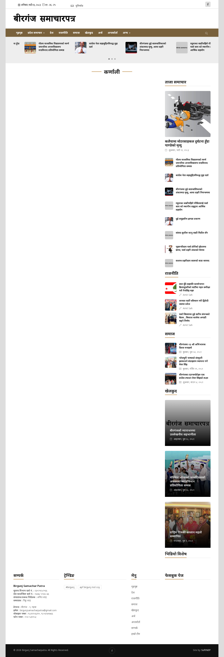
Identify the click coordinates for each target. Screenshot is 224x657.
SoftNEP (206, 650)
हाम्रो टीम (135, 634)
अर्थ (100, 32)
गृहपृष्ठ (19, 32)
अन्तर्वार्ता (113, 32)
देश (51, 32)
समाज (76, 32)
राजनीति (63, 32)
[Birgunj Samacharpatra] (44, 18)
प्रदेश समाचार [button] (35, 32)
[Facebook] (208, 4)
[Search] (207, 33)
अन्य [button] (125, 32)
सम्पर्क (134, 628)
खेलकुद (89, 32)
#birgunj (70, 587)
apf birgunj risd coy (90, 587)
